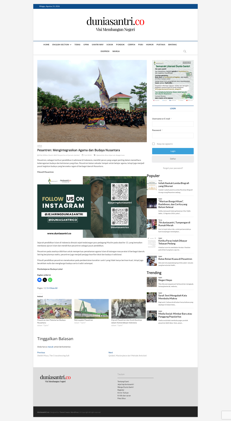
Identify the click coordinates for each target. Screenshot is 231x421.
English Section (60, 44)
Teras (77, 44)
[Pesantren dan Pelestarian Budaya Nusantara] (54, 309)
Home (46, 44)
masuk (50, 346)
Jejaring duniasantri (126, 384)
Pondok (120, 44)
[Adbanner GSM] (173, 61)
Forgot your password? (173, 168)
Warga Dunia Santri (126, 387)
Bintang (172, 44)
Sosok (110, 44)
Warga (116, 51)
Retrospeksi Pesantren (83, 320)
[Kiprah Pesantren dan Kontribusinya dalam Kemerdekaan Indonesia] (128, 309)
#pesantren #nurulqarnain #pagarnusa (111, 155)
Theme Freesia (64, 412)
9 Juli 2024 (87, 155)
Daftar (173, 158)
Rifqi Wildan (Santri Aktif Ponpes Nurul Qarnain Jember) (59, 155)
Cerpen (131, 44)
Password (157, 130)
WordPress (75, 412)
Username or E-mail (162, 118)
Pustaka (161, 44)
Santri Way (97, 44)
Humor (149, 44)
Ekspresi (105, 51)
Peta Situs (122, 398)
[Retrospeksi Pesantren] (91, 309)
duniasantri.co (43, 412)
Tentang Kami (123, 381)
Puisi (140, 44)
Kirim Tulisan (123, 393)
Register (121, 390)
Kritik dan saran (124, 395)
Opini (86, 44)
